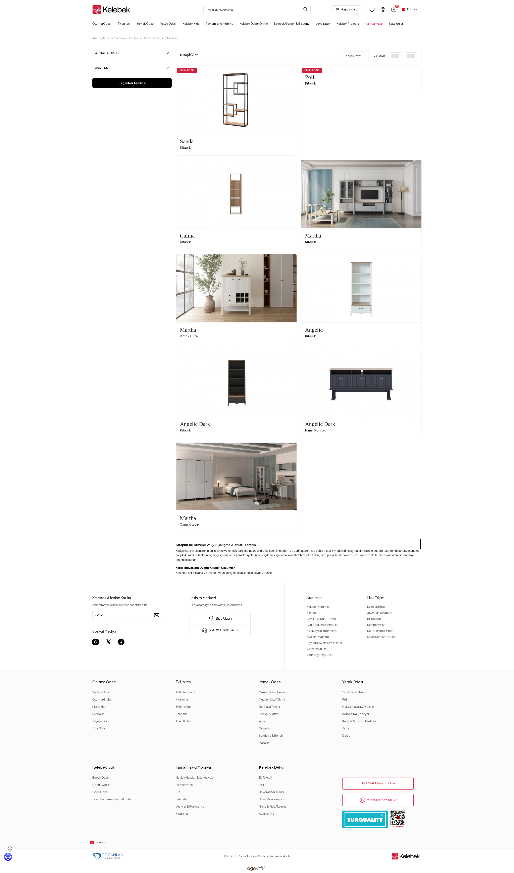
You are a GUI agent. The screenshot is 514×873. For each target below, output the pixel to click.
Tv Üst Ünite (183, 706)
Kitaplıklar (98, 706)
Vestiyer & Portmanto (190, 806)
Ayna (262, 721)
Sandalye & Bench (271, 735)
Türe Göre (99, 728)
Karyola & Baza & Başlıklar (359, 721)
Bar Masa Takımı (269, 706)
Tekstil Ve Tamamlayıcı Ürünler (111, 799)
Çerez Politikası (317, 649)
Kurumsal (315, 597)
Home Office (184, 784)
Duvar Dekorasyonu (272, 799)
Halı (261, 784)
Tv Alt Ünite (183, 721)
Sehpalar (98, 714)
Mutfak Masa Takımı (272, 699)
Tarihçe (312, 612)
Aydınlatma (266, 813)
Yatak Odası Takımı (354, 692)
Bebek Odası (100, 777)
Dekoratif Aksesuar (271, 792)
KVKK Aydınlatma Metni (322, 630)
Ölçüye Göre (100, 721)
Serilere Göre (101, 692)
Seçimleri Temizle (132, 83)
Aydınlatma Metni (318, 636)
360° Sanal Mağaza (379, 612)
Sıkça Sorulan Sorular (381, 636)
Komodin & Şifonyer (355, 714)
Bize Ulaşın (374, 618)
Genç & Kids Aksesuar (273, 806)
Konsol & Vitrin (268, 714)
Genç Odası (100, 792)
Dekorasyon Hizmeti (380, 630)
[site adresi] (112, 9)
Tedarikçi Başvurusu (320, 655)
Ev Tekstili (265, 777)
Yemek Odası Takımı (272, 692)
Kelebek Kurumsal (318, 606)
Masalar (264, 742)
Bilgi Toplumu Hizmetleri (322, 624)
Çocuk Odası (101, 784)
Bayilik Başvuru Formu (321, 618)
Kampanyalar (376, 624)
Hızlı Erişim (375, 597)
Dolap (346, 735)
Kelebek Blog (376, 606)
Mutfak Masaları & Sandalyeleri (195, 777)
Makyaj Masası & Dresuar (358, 706)
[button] (394, 9)
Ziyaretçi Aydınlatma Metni (324, 643)
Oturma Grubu (102, 699)
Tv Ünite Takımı (185, 692)
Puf (344, 699)
